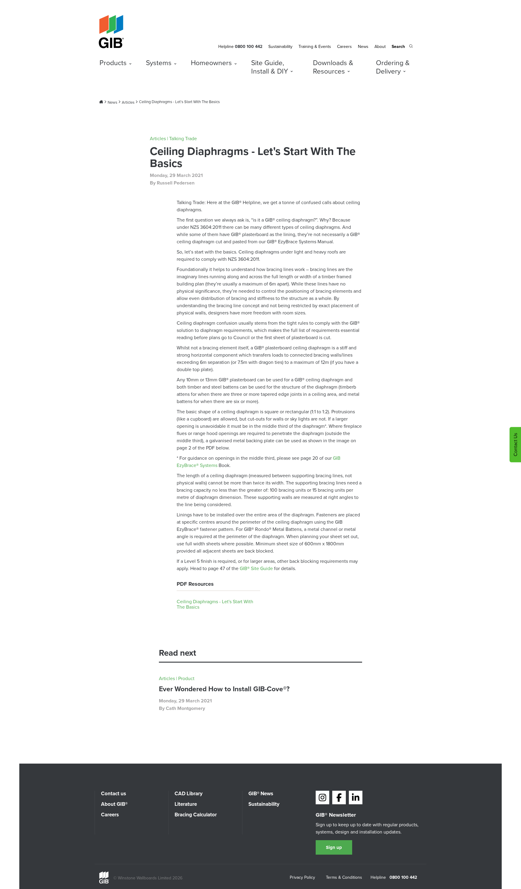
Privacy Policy (302, 877)
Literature (186, 804)
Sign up (334, 847)
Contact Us (515, 444)
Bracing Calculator (196, 814)
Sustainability (280, 46)
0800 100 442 (403, 877)
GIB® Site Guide (256, 568)
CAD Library (189, 793)
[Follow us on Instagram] (322, 797)
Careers (344, 46)
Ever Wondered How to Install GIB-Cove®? (224, 689)
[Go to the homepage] (104, 882)
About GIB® (114, 804)
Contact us (113, 793)
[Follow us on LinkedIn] (355, 797)
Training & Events (314, 46)
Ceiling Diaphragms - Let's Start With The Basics (215, 604)
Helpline (226, 46)
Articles (128, 102)
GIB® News (260, 793)
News (363, 46)
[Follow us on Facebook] (339, 797)
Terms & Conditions (344, 877)
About (380, 46)
